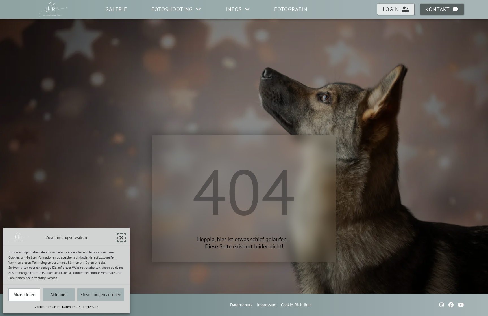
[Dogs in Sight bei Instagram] (441, 305)
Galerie (116, 9)
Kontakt (437, 9)
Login (391, 9)
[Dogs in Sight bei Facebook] (451, 305)
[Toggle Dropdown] (198, 9)
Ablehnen (58, 294)
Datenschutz (71, 306)
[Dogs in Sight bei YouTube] (461, 305)
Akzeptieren (24, 294)
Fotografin (291, 9)
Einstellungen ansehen (100, 294)
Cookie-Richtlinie (47, 306)
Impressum (90, 306)
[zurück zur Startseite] (52, 9)
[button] (121, 237)
